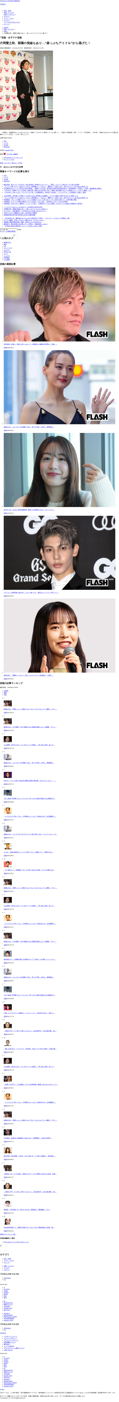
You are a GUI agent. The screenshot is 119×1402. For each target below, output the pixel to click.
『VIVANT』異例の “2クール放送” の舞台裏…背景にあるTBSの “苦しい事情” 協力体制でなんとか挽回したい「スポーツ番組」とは (47, 190)
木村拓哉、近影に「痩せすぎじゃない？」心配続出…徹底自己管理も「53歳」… (30, 344)
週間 (5, 693)
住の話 (6, 179)
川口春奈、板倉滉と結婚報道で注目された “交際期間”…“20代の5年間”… (28, 1138)
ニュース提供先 (9, 1346)
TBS (5, 175)
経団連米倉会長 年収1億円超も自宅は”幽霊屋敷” (20, 215)
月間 (5, 694)
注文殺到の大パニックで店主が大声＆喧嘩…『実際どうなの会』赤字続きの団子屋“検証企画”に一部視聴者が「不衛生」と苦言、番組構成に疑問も (53, 188)
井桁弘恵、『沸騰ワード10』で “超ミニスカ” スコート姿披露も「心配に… (28, 675)
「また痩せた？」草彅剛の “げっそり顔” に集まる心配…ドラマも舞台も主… (29, 870)
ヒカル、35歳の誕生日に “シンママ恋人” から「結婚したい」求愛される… (28, 852)
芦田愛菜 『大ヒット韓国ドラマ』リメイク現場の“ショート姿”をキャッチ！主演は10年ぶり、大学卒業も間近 (40, 199)
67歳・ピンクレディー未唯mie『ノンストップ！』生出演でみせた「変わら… (29, 1013)
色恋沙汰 (7, 181)
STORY (6, 1292)
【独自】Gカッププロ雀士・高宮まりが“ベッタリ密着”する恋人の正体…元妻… (30, 1174)
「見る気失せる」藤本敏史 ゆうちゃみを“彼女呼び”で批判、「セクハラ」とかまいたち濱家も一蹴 (36, 218)
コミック (7, 24)
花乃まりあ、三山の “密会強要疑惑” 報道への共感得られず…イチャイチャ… (29, 510)
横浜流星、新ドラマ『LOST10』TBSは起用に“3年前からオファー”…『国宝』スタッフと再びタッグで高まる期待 (41, 184)
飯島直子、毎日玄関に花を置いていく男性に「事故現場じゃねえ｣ (26, 224)
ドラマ (6, 177)
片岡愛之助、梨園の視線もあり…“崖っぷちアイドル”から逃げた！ (26, 209)
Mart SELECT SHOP (10, 1316)
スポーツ (7, 16)
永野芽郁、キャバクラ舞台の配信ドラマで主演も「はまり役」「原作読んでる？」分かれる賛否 (36, 201)
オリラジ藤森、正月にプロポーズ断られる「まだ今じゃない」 (24, 220)
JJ (4, 1287)
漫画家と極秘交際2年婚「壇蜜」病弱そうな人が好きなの (23, 222)
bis (4, 1301)
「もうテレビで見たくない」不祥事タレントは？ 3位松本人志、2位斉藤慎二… (30, 816)
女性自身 (7, 1306)
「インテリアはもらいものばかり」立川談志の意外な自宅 (23, 207)
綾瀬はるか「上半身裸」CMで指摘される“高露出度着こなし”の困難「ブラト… (30, 727)
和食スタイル (8, 1304)
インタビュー (11, 14)
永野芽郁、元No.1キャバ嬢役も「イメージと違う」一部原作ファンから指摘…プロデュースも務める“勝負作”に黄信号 (43, 203)
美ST (5, 1297)
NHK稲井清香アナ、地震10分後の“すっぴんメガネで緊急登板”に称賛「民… (29, 1227)
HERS (6, 1294)
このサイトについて (10, 1336)
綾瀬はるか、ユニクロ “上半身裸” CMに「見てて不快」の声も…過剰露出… (29, 427)
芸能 (5, 14)
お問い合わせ (8, 1350)
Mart (5, 1296)
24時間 (6, 691)
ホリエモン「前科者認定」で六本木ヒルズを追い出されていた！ (25, 211)
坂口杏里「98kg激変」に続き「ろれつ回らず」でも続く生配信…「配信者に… (30, 1156)
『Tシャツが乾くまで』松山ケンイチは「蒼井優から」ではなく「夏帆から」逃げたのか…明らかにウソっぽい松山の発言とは (46, 186)
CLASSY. (7, 1289)
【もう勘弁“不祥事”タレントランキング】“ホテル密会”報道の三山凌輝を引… (29, 798)
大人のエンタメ (15, 22)
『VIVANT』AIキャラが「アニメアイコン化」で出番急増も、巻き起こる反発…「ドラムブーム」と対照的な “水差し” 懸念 (45, 192)
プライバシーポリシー (11, 1340)
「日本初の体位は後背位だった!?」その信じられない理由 (23, 226)
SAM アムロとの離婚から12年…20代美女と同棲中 (20, 213)
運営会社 (7, 1344)
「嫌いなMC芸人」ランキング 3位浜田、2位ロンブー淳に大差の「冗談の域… (30, 1049)
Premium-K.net (8, 1302)
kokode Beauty (8, 1315)
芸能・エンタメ (9, 12)
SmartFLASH (8, 1308)
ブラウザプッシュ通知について (14, 1348)
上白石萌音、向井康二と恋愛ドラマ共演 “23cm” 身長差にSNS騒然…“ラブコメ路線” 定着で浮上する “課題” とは (41, 196)
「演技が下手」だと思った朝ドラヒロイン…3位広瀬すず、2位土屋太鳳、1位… (30, 1031)
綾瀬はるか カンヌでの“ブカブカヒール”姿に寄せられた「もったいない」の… (30, 834)
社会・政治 (7, 10)
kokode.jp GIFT (8, 1320)
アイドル (7, 22)
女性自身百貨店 (9, 1318)
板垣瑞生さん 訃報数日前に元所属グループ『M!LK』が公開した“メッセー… (30, 959)
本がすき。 (7, 1310)
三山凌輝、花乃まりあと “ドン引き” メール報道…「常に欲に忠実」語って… (29, 745)
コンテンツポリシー (10, 1338)
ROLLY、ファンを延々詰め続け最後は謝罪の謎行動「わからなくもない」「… (30, 780)
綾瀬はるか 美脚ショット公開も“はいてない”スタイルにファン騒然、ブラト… (30, 709)
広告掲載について (10, 1342)
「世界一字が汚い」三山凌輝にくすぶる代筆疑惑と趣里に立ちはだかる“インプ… (31, 1084)
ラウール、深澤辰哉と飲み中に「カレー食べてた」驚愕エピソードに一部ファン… (31, 592)
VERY (6, 1291)
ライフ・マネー (9, 18)
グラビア (7, 20)
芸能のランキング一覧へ (8, 1234)
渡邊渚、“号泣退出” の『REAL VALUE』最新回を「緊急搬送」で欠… (27, 1209)
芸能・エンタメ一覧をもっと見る (11, 163)
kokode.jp (7, 1313)
